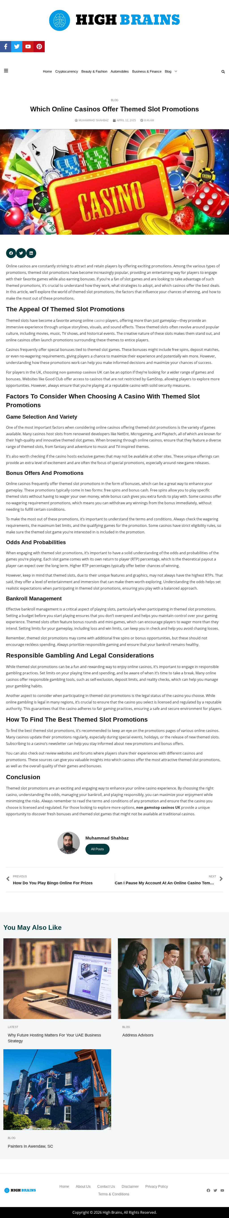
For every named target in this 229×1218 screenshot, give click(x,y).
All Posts (97, 849)
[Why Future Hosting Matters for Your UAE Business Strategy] (57, 978)
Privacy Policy (156, 1186)
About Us (83, 1186)
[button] (223, 71)
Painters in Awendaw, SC (30, 1146)
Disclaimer (130, 1186)
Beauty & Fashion (94, 71)
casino (99, 320)
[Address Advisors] (172, 978)
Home (47, 71)
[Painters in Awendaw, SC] (57, 1089)
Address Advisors (137, 1035)
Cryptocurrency (66, 71)
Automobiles (120, 71)
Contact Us (106, 1186)
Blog (168, 71)
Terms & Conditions (113, 1194)
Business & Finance (146, 71)
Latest (13, 1027)
